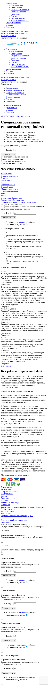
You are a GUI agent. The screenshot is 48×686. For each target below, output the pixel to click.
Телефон (9, 150)
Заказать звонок (7, 31)
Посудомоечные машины (16, 95)
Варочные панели (18, 12)
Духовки (4, 500)
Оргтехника (6, 198)
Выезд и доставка (13, 23)
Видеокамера (18, 200)
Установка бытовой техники (13, 202)
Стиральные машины (20, 10)
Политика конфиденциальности (14, 520)
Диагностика (11, 108)
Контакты (10, 27)
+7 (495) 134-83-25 (22, 31)
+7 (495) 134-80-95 (22, 77)
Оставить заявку (32, 235)
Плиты (14, 16)
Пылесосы (15, 14)
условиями (21, 222)
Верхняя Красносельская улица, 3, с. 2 (17, 516)
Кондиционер (7, 200)
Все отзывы (6, 366)
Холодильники (17, 5)
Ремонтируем (11, 3)
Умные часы (30, 202)
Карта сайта (6, 522)
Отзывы (9, 25)
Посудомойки (16, 7)
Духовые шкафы (18, 18)
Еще (3, 193)
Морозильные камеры (20, 21)
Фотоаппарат (17, 198)
